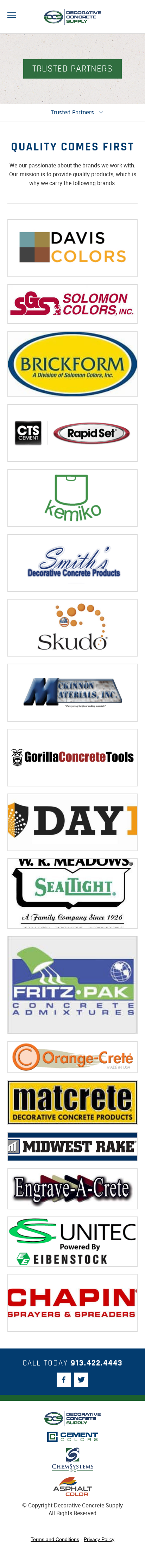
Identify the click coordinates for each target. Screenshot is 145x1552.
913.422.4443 (97, 1363)
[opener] (11, 15)
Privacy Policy (99, 1539)
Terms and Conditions (55, 1539)
